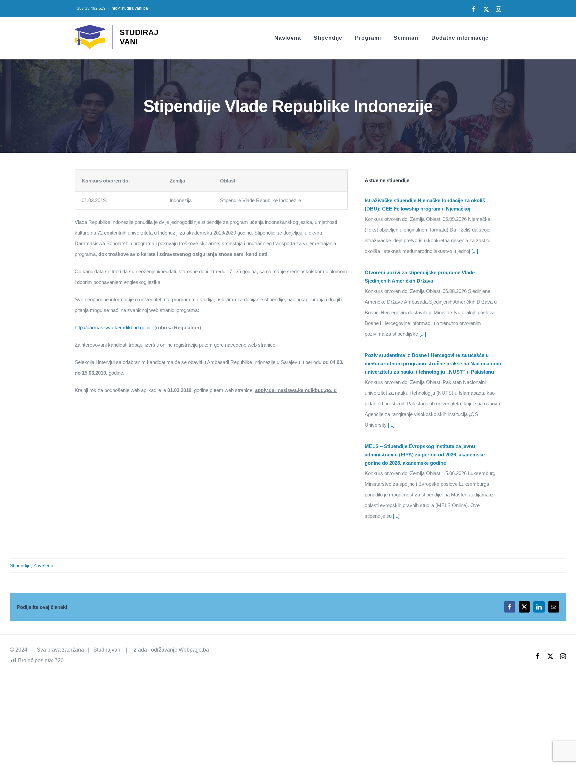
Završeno (43, 565)
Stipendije (20, 565)
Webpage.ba (194, 650)
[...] (474, 251)
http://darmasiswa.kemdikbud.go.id (112, 327)
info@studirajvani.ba (129, 8)
